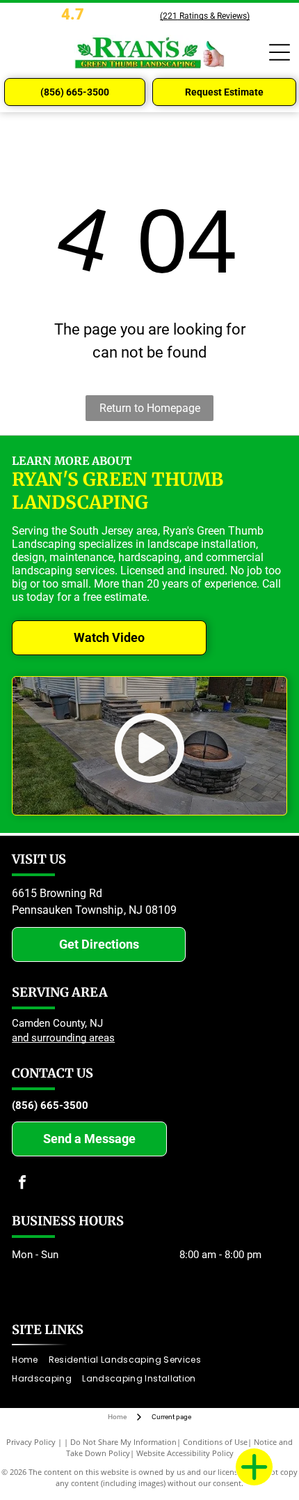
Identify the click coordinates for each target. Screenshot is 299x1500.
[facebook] (22, 1184)
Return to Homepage (149, 408)
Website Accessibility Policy (185, 1453)
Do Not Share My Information (123, 1442)
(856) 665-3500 (50, 1105)
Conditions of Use (215, 1442)
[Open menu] (279, 52)
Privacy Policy (31, 1442)
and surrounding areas (63, 1038)
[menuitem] (30, 1360)
